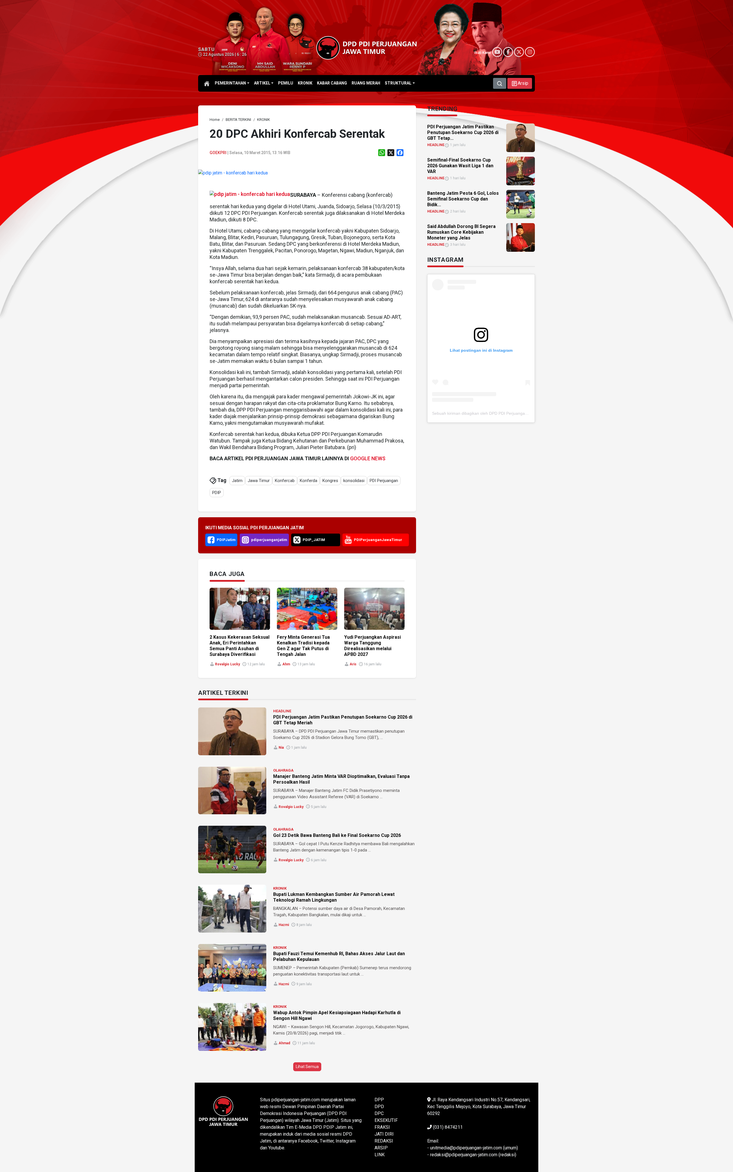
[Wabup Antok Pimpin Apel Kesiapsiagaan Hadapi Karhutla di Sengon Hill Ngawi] (232, 1027)
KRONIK (280, 888)
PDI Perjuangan (384, 480)
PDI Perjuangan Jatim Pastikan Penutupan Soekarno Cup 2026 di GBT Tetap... (462, 132)
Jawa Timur (259, 480)
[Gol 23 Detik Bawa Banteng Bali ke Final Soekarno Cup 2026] (232, 849)
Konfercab (285, 480)
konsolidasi (353, 480)
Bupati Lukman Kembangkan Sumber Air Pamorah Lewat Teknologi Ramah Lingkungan (334, 897)
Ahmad (284, 1043)
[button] (519, 83)
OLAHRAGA (283, 770)
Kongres (330, 480)
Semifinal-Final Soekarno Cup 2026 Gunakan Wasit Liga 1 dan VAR (460, 165)
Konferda (308, 480)
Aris (353, 664)
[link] (233, 173)
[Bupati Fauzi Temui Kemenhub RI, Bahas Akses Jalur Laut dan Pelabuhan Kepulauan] (232, 968)
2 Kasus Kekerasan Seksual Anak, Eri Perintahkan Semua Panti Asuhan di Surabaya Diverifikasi (239, 645)
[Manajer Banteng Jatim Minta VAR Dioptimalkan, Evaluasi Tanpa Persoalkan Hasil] (232, 790)
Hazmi (284, 925)
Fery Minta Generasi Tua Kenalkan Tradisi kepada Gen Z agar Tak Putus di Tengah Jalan (303, 645)
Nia (281, 748)
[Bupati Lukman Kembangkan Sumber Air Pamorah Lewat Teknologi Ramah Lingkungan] (232, 908)
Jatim (237, 480)
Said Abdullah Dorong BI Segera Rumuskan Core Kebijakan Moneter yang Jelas (461, 232)
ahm (286, 664)
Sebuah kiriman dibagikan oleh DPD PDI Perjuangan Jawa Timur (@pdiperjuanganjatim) (512, 413)
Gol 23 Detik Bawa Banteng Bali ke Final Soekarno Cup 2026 (337, 835)
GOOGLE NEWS (367, 458)
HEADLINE (282, 711)
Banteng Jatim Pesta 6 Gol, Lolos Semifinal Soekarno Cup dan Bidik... (463, 198)
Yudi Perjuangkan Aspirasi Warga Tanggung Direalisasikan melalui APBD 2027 (372, 645)
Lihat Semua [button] (307, 1066)
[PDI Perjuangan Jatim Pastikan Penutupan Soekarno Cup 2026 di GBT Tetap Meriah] (232, 731)
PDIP (216, 492)
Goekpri (218, 152)
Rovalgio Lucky (227, 664)
